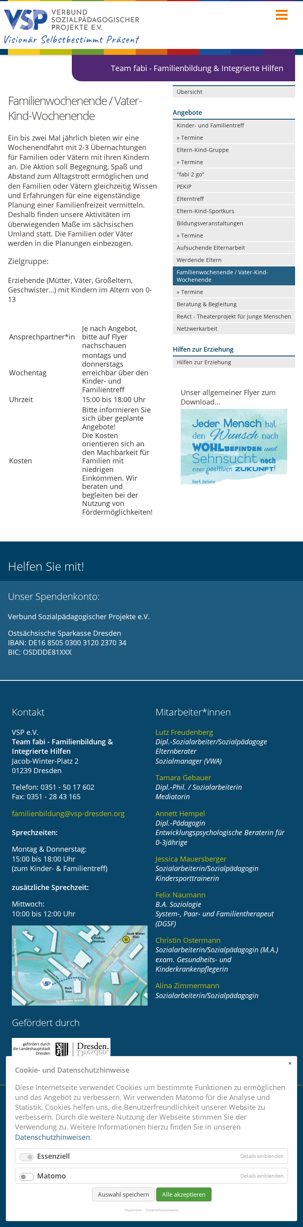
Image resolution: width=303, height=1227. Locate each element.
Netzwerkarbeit (197, 328)
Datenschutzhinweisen (52, 1137)
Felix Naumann (180, 894)
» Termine (190, 137)
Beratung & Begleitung (207, 304)
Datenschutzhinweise (162, 1210)
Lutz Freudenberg (184, 732)
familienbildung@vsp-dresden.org (68, 813)
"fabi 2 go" (190, 174)
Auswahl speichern (123, 1194)
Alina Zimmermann (187, 985)
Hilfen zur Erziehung (204, 362)
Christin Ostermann (188, 940)
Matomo (51, 1175)
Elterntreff (190, 198)
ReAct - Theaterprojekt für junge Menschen (234, 316)
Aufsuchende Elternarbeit (211, 247)
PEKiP (184, 186)
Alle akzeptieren (184, 1194)
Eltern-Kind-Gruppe (203, 150)
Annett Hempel (180, 813)
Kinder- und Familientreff (210, 125)
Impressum (133, 1210)
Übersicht (189, 92)
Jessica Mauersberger (190, 859)
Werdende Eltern (199, 260)
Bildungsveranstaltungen (210, 223)
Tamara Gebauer (183, 777)
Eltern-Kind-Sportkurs (205, 211)
